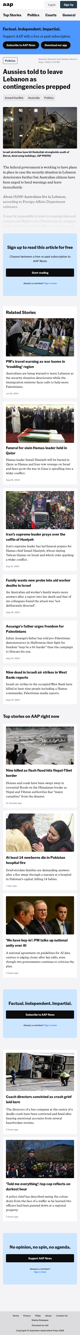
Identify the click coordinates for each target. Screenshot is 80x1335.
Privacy (27, 1315)
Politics (33, 14)
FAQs (38, 1315)
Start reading (40, 272)
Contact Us (62, 1315)
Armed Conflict (14, 98)
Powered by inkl (40, 1325)
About (48, 1315)
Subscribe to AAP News (21, 45)
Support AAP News (40, 1258)
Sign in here (50, 283)
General (69, 14)
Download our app (56, 45)
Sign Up (68, 4)
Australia (34, 98)
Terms (16, 1315)
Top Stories (12, 14)
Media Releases (40, 1320)
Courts (51, 14)
